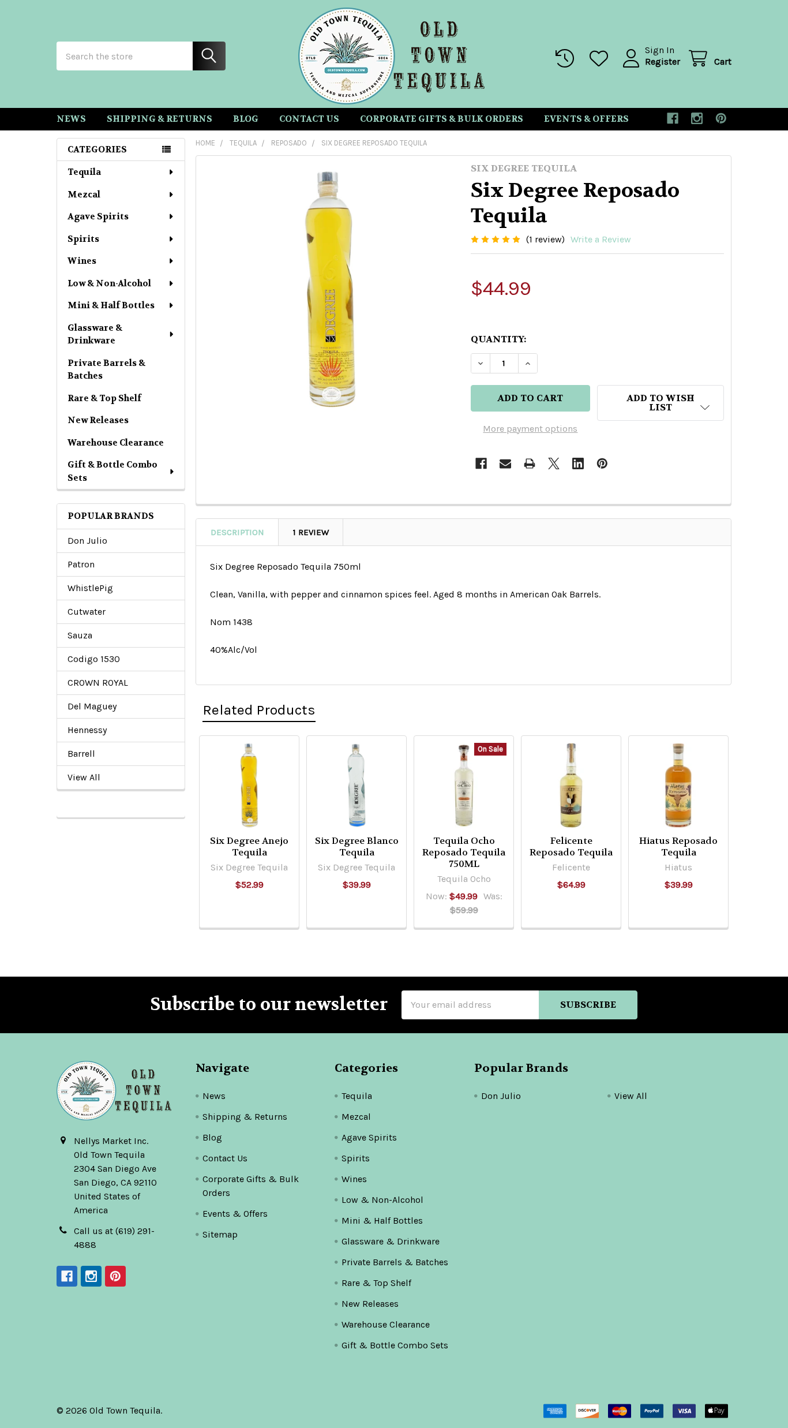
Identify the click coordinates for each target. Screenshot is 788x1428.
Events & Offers (586, 119)
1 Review (311, 532)
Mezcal (83, 194)
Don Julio (87, 540)
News (71, 119)
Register (662, 61)
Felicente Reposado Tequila (571, 846)
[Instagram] (696, 118)
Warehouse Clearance (115, 442)
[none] (330, 290)
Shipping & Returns (159, 119)
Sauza (79, 635)
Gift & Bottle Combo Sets (112, 471)
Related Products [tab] (259, 709)
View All (83, 777)
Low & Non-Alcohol (109, 283)
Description (237, 532)
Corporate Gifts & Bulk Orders (441, 119)
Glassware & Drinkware (94, 334)
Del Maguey (92, 706)
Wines (81, 261)
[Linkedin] (578, 463)
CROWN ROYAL (97, 682)
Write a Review (601, 239)
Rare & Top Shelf (104, 398)
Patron (81, 564)
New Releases (98, 420)
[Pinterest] (721, 118)
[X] (553, 463)
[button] (660, 403)
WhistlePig (90, 587)
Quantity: (498, 339)
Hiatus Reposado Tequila (678, 846)
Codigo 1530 (93, 658)
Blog (245, 119)
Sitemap (220, 1234)
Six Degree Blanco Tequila (357, 846)
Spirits (83, 239)
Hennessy (87, 729)
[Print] (529, 463)
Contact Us (309, 119)
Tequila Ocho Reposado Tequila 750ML (463, 852)
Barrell (81, 753)
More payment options (530, 428)
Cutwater (86, 611)
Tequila (84, 172)
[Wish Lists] (601, 59)
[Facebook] (672, 118)
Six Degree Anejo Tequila (249, 846)
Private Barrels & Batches (106, 369)
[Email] (505, 463)
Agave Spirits (98, 216)
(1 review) (545, 239)
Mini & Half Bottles (111, 305)
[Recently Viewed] (567, 59)
